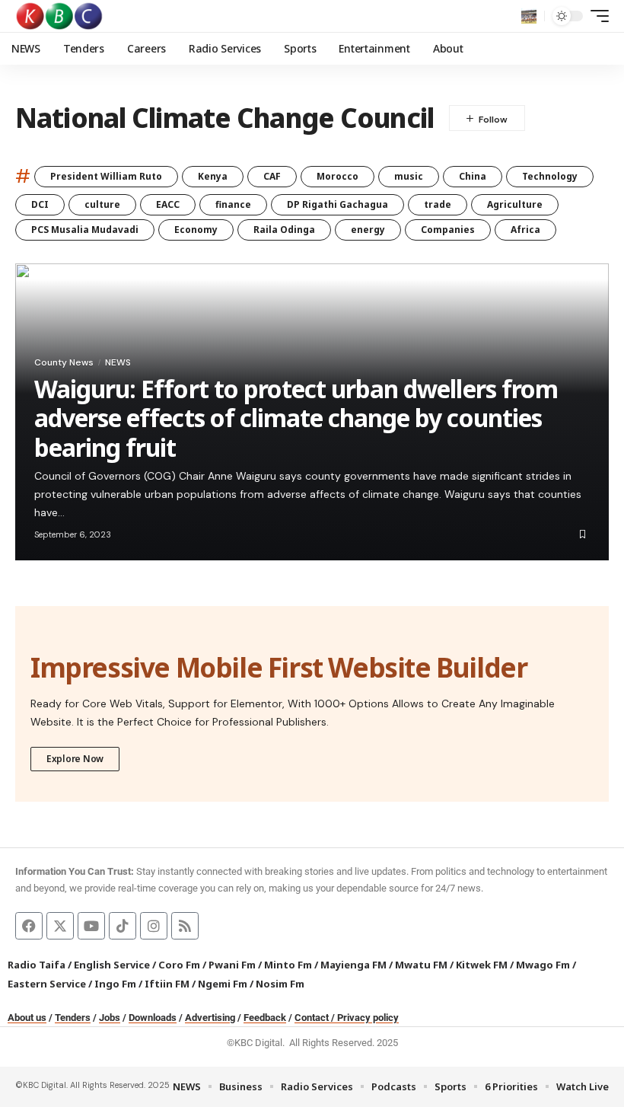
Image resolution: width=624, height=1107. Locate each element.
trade (437, 204)
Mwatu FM (421, 964)
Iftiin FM (167, 984)
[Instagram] (153, 926)
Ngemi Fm (222, 984)
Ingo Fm (115, 984)
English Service (112, 964)
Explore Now (74, 758)
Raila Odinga (284, 229)
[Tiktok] (122, 926)
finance (233, 204)
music (408, 176)
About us (27, 1017)
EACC (168, 204)
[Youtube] (91, 926)
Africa (525, 229)
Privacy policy (368, 1017)
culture (102, 204)
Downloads (153, 1017)
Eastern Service (47, 984)
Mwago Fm (543, 964)
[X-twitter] (60, 926)
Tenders (73, 1017)
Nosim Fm (278, 984)
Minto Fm (288, 964)
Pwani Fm (232, 964)
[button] (528, 16)
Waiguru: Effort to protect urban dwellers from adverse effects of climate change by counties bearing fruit (296, 418)
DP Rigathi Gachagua (337, 204)
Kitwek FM (482, 964)
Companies (448, 229)
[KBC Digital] (59, 16)
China (472, 176)
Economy (196, 229)
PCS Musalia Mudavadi (84, 229)
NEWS (118, 362)
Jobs (109, 1017)
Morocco (337, 176)
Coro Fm (179, 964)
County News (64, 362)
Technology (550, 176)
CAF (272, 176)
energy (368, 229)
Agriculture (515, 204)
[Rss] (185, 926)
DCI (40, 204)
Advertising (210, 1017)
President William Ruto (106, 176)
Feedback (265, 1017)
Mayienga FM (353, 964)
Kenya (213, 176)
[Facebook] (29, 926)
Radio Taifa (36, 964)
